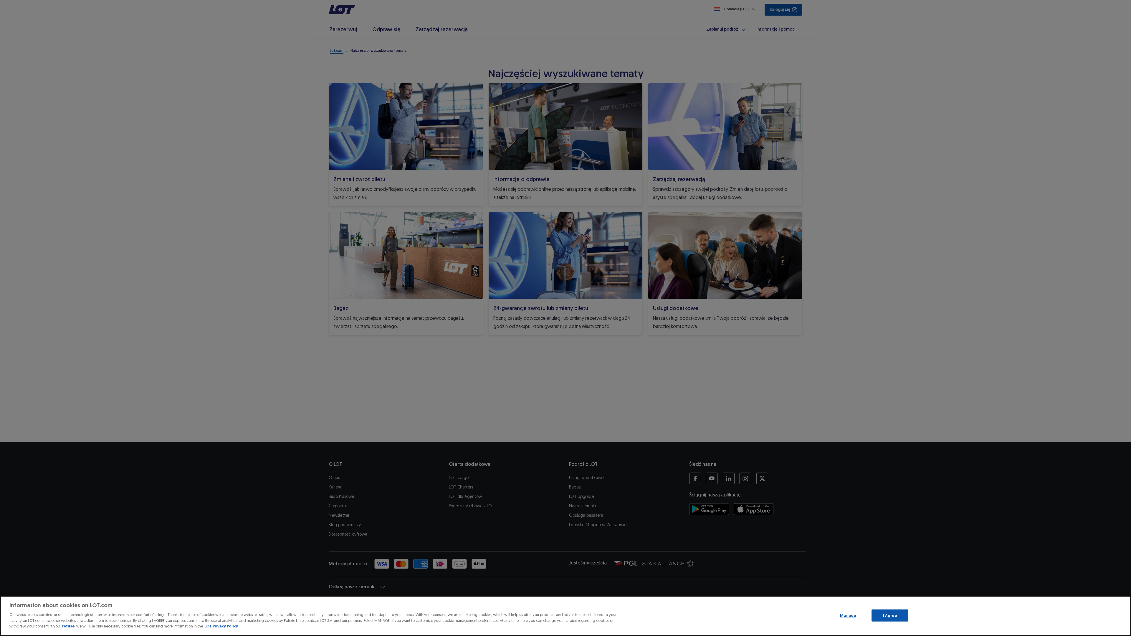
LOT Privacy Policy (221, 626)
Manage (848, 615)
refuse (68, 626)
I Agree (890, 615)
